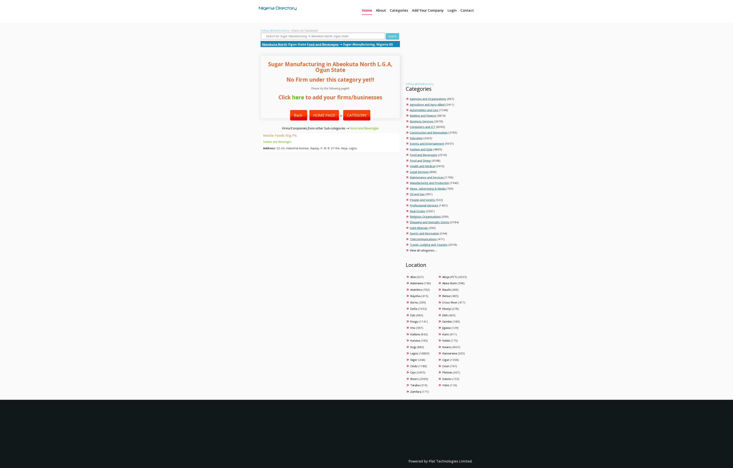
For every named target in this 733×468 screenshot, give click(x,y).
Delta (413, 309)
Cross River (450, 302)
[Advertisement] (438, 55)
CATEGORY (356, 115)
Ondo (413, 366)
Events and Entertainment (427, 143)
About (381, 10)
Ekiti (445, 315)
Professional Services (424, 205)
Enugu (414, 321)
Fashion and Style (421, 149)
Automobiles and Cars (424, 110)
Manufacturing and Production (429, 183)
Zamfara (415, 391)
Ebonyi (446, 309)
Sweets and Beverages (277, 142)
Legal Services (419, 172)
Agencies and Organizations (428, 99)
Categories (399, 10)
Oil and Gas (417, 194)
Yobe (445, 385)
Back (298, 115)
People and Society (422, 200)
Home (367, 10)
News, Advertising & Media (428, 188)
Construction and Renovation (429, 132)
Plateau (447, 372)
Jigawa (446, 328)
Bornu (414, 302)
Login (452, 10)
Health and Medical (422, 166)
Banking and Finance (423, 115)
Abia (413, 277)
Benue (446, 296)
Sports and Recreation (424, 233)
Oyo (413, 372)
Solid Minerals (419, 228)
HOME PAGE (324, 115)
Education (416, 138)
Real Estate (417, 211)
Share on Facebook (304, 30)
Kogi (413, 347)
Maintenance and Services (427, 177)
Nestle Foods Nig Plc (280, 135)
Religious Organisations (425, 216)
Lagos (414, 353)
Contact (467, 10)
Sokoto (446, 379)
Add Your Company (428, 10)
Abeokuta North (274, 44)
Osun (445, 366)
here (298, 97)
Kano (445, 334)
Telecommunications (423, 239)
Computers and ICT (422, 127)
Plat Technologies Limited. (450, 461)
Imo (412, 328)
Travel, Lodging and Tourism (428, 244)
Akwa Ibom (449, 283)
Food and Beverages (323, 44)
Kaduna (415, 334)
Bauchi (446, 289)
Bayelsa (415, 296)
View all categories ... (423, 250)
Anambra (416, 289)
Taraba (415, 385)
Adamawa (416, 283)
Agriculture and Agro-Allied (427, 104)
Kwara (446, 347)
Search (392, 36)
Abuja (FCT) (449, 277)
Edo (412, 315)
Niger (413, 360)
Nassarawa (449, 353)
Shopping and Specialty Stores (429, 222)
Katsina (415, 340)
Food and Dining (420, 160)
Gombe (447, 321)
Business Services (422, 121)
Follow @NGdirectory (275, 30)
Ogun (445, 360)
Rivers (414, 379)
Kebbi (446, 340)
